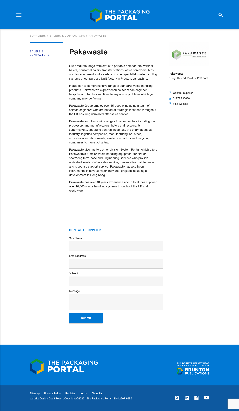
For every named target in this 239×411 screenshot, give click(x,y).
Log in (83, 393)
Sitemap (35, 393)
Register (70, 393)
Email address (77, 255)
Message (74, 291)
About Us (97, 393)
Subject (73, 273)
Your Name (75, 238)
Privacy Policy (52, 393)
